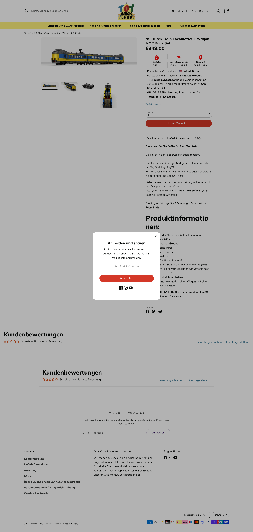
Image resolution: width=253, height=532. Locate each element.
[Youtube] (131, 288)
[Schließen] (156, 236)
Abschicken (126, 278)
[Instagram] (126, 288)
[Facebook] (121, 288)
